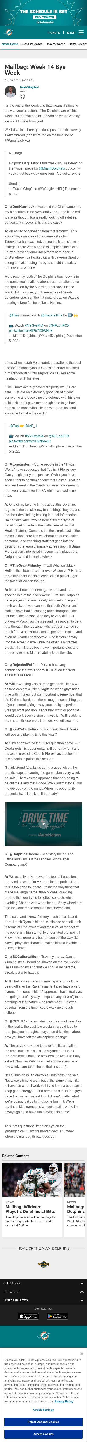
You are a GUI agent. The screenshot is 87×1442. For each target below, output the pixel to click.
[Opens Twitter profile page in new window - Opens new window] (22, 96)
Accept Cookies (43, 1434)
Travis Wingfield (29, 87)
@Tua (14, 315)
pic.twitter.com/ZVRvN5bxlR (30, 441)
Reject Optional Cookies (43, 1421)
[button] (43, 834)
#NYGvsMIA (34, 325)
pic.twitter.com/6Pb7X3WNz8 (31, 331)
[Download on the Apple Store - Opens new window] (28, 1332)
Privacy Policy (27, 1401)
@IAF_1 (29, 426)
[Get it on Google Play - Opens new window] (57, 1334)
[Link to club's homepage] (8, 30)
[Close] (82, 1353)
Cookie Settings (43, 1409)
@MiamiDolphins (51, 168)
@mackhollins (51, 315)
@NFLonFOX (58, 325)
